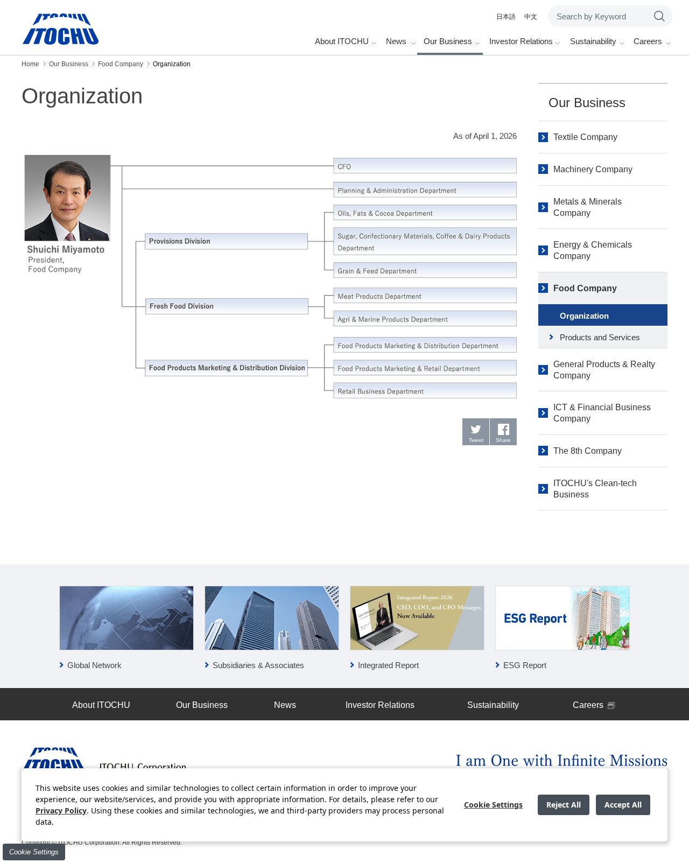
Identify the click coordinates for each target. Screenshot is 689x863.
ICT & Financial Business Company (602, 413)
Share (503, 440)
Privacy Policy (61, 810)
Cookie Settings (34, 852)
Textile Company (585, 137)
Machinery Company (592, 169)
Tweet (476, 440)
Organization (584, 315)
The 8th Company (587, 450)
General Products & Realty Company (604, 370)
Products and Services (600, 337)
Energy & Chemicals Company (592, 250)
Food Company (585, 288)
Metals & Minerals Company (587, 207)
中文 (530, 16)
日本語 (506, 16)
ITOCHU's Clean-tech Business (595, 489)
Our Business (587, 102)
